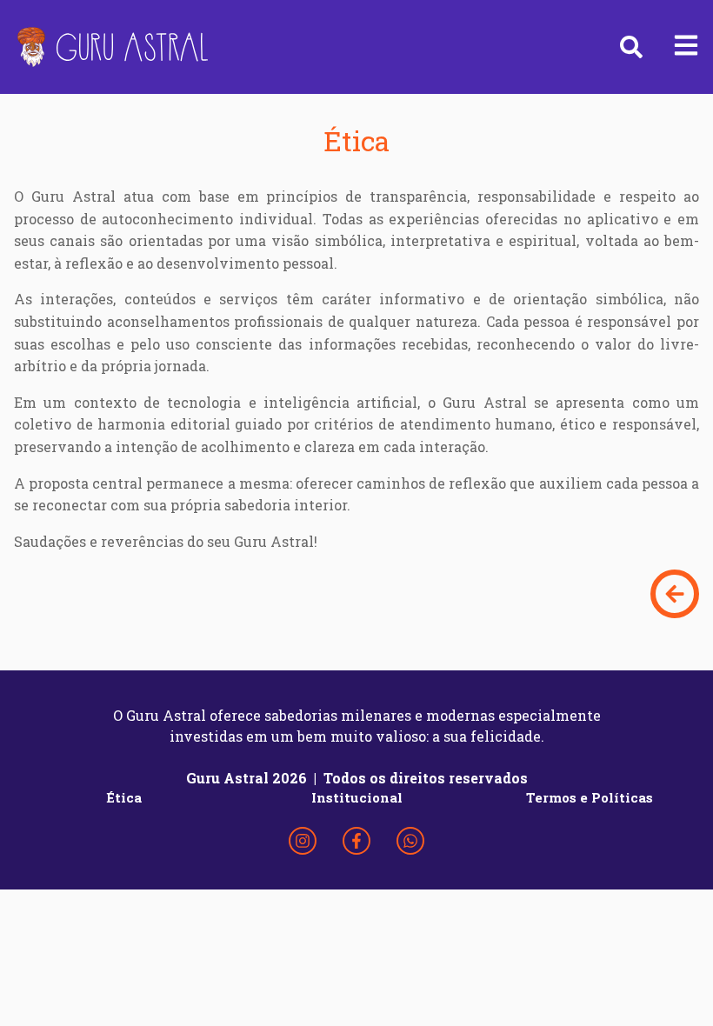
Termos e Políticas (589, 797)
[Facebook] (356, 841)
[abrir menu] (686, 47)
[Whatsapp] (410, 841)
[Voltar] (674, 594)
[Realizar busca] (631, 47)
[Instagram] (303, 841)
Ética (124, 797)
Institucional (357, 797)
